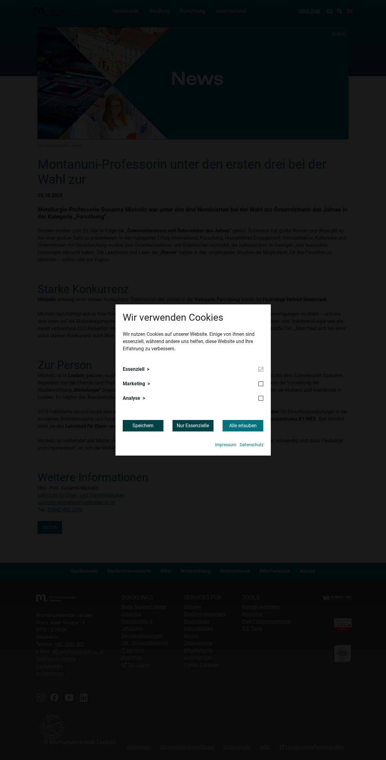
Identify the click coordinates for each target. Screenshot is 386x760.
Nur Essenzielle (193, 425)
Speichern (142, 425)
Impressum (225, 444)
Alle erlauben (243, 425)
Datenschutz (252, 444)
